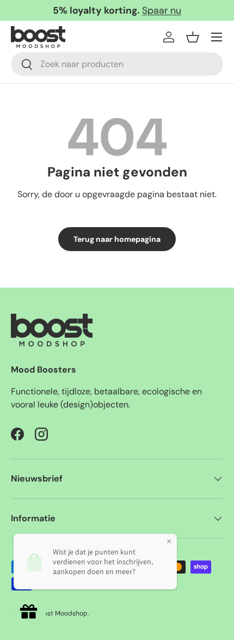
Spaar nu (161, 10)
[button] (193, 37)
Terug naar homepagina (117, 239)
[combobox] (117, 64)
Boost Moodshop (62, 613)
